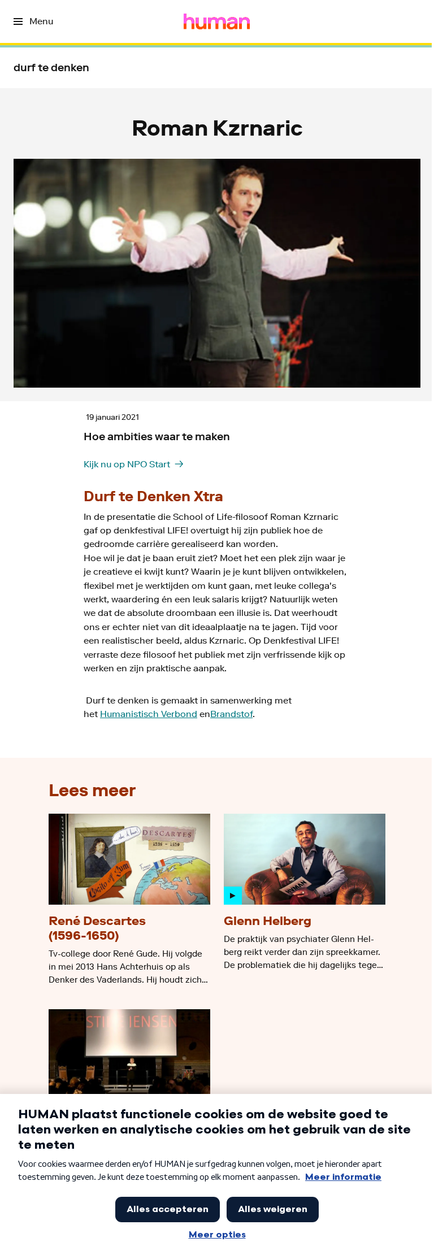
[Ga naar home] (217, 21)
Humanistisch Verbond (148, 714)
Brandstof (231, 714)
